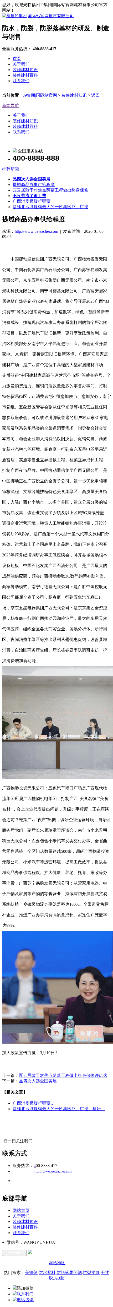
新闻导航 (10, 105)
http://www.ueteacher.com (36, 231)
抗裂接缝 (91, 1272)
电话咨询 (25, 1299)
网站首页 (21, 1210)
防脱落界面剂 (69, 1272)
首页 (17, 58)
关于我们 (21, 64)
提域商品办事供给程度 (34, 184)
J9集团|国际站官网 (40, 95)
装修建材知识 (25, 69)
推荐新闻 (10, 169)
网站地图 (57, 1263)
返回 (95, 95)
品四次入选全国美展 (38, 1081)
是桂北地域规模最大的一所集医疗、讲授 (50, 206)
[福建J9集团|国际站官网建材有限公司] (38, 15)
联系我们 (21, 80)
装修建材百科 (25, 75)
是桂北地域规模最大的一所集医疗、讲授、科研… (59, 1108)
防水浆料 (47, 1272)
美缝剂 (31, 1272)
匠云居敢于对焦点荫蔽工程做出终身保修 (50, 190)
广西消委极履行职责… (34, 1103)
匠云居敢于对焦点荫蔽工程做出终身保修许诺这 (63, 1075)
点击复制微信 (14, 1253)
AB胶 (59, 1278)
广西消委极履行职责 (31, 201)
